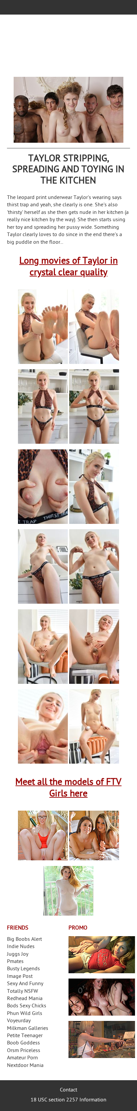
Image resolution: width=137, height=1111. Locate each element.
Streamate (101, 954)
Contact (68, 1090)
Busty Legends (23, 969)
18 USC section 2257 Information (68, 1100)
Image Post (20, 976)
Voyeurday (19, 1021)
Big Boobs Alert (24, 939)
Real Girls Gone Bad (101, 997)
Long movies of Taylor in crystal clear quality (68, 267)
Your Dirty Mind (68, 46)
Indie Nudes (21, 946)
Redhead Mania (25, 998)
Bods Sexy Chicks (26, 1006)
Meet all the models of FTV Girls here (68, 788)
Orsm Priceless (23, 1050)
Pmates (15, 961)
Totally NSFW (22, 991)
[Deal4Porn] (68, 110)
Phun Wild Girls (24, 1013)
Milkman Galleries (27, 1028)
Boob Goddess (23, 1043)
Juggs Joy (17, 954)
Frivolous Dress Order (101, 1039)
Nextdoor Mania (25, 1065)
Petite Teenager (25, 1036)
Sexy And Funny (25, 984)
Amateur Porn (22, 1058)
